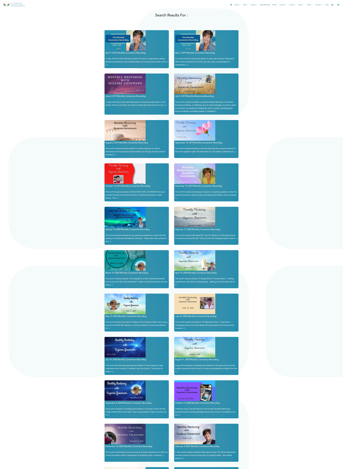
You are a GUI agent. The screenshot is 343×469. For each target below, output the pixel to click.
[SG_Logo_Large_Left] (14, 3)
